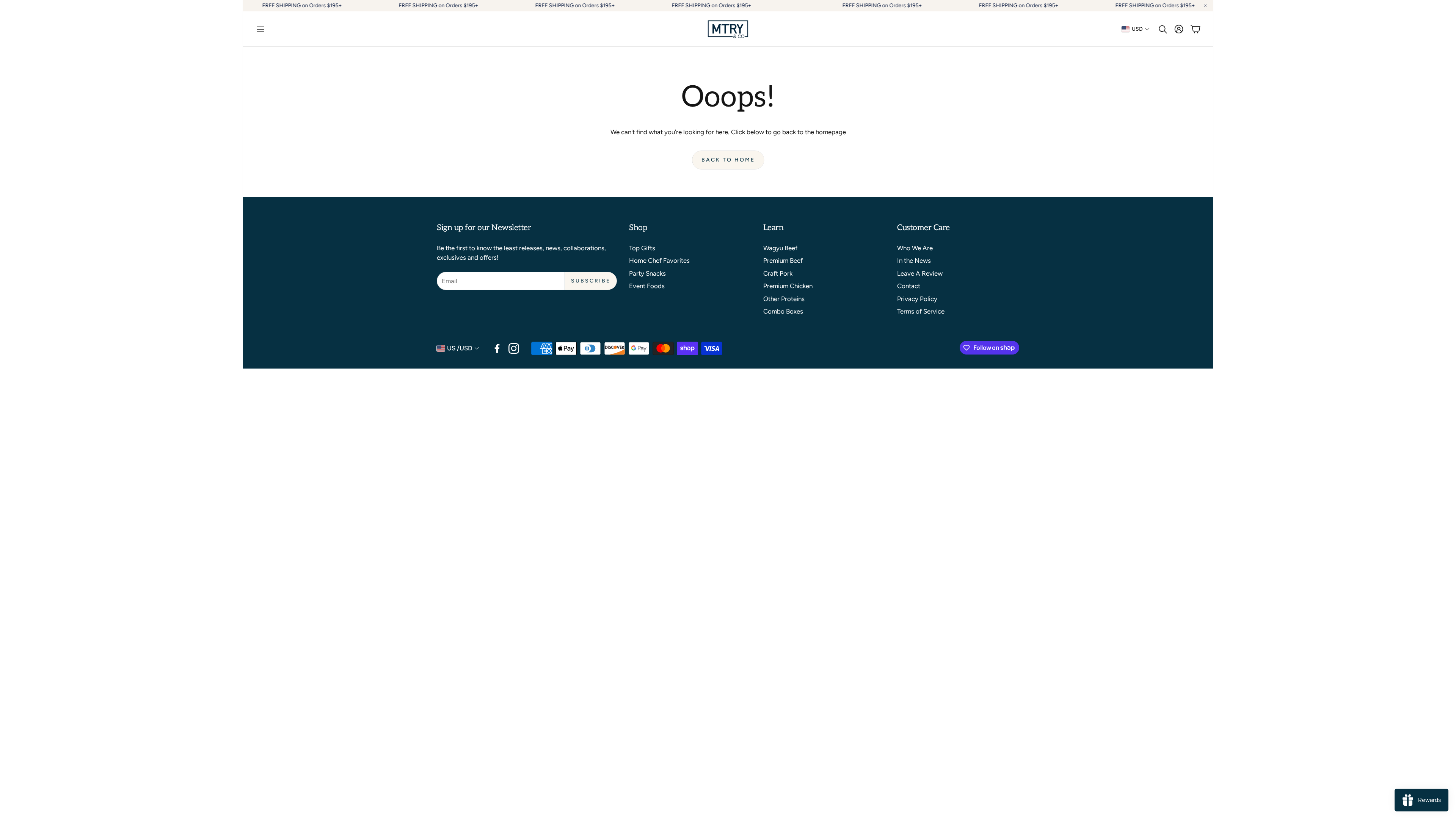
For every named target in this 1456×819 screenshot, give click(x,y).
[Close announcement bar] (1205, 5)
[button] (260, 29)
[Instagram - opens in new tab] (513, 348)
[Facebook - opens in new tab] (497, 348)
